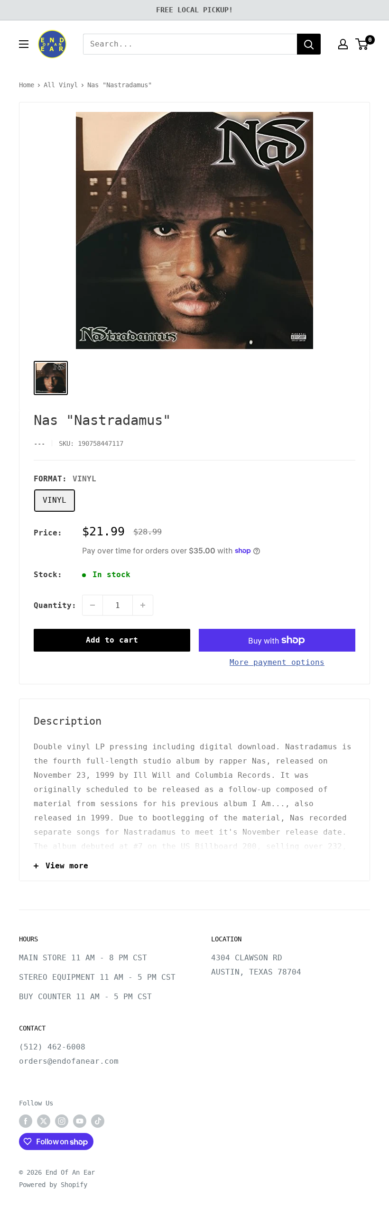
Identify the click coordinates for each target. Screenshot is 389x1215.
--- (39, 443)
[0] (362, 44)
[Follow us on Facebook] (25, 1121)
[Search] (309, 44)
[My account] (343, 44)
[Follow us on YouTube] (79, 1121)
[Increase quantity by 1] (143, 605)
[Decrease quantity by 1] (92, 605)
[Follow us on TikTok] (97, 1121)
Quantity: (55, 605)
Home (26, 85)
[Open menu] (23, 44)
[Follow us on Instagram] (61, 1121)
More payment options (277, 662)
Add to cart (112, 639)
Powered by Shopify (53, 1184)
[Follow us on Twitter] (43, 1121)
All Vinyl (61, 85)
